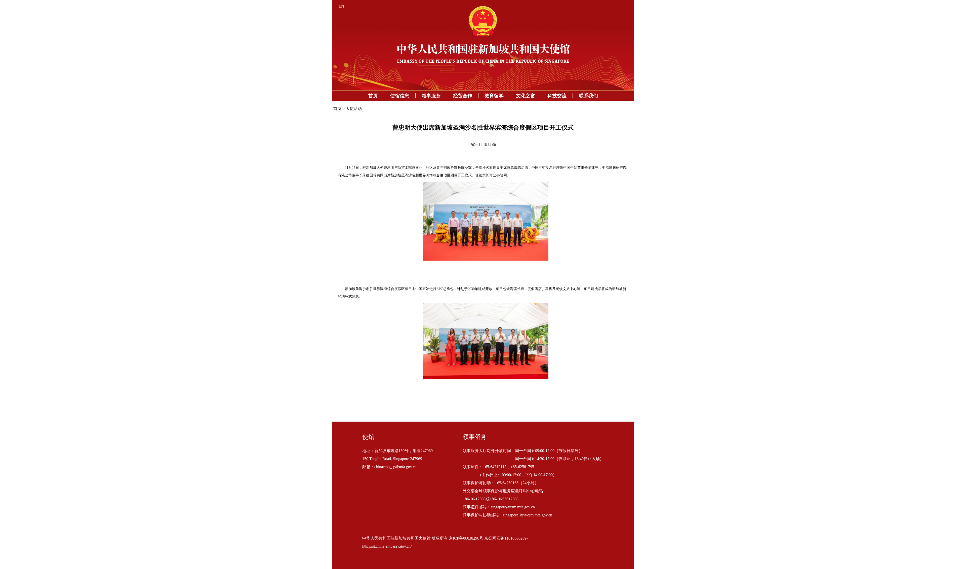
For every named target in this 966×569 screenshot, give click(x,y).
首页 (373, 95)
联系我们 (588, 95)
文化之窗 (525, 95)
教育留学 (494, 95)
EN (341, 6)
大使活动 (354, 108)
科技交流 (557, 95)
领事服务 (431, 95)
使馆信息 (399, 95)
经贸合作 (462, 95)
